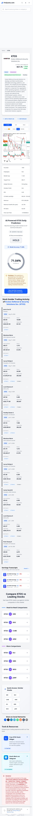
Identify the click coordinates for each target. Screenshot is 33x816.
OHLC (24, 125)
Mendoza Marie (8, 335)
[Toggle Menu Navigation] (29, 2)
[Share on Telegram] (14, 720)
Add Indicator (23, 119)
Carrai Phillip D (8, 361)
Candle (7, 125)
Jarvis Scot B (7, 309)
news (25, 782)
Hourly (14, 129)
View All (26, 568)
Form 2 (13, 381)
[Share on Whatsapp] (17, 720)
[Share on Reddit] (20, 720)
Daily (18, 129)
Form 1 (6, 329)
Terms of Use (10, 812)
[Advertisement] (16, 30)
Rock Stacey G (7, 542)
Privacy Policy (16, 810)
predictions (21, 784)
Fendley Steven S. (8, 413)
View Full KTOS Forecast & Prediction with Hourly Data (15, 291)
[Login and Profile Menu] (25, 2)
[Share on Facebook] (5, 720)
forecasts (21, 782)
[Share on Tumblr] (23, 720)
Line (16, 125)
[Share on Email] (26, 720)
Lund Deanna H (8, 387)
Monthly (22, 129)
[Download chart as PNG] (7, 161)
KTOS (5, 314)
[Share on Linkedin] (11, 720)
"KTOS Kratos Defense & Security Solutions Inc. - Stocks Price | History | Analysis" (17, 780)
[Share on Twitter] (8, 720)
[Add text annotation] (5, 161)
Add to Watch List (9, 119)
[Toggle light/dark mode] (22, 2)
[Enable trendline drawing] (10, 161)
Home (3, 50)
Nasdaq (25, 75)
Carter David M (8, 490)
